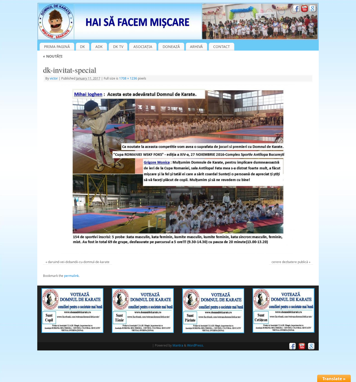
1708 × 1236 (128, 78)
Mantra (178, 345)
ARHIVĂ (196, 46)
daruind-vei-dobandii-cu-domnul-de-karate (78, 262)
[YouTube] (304, 9)
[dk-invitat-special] (178, 169)
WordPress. (195, 345)
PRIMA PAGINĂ (57, 46)
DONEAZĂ (171, 46)
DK (82, 46)
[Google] (312, 9)
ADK (99, 46)
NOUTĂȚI (52, 56)
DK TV (118, 46)
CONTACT (221, 46)
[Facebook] (296, 9)
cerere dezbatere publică (290, 262)
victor (54, 78)
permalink (71, 276)
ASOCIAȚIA (142, 46)
